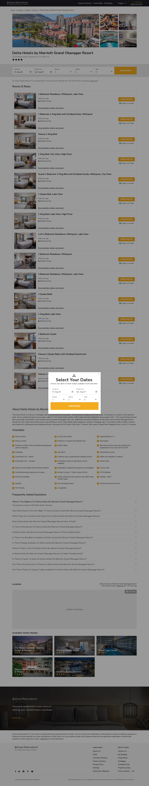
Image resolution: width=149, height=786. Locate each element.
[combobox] (62, 392)
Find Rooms (74, 406)
